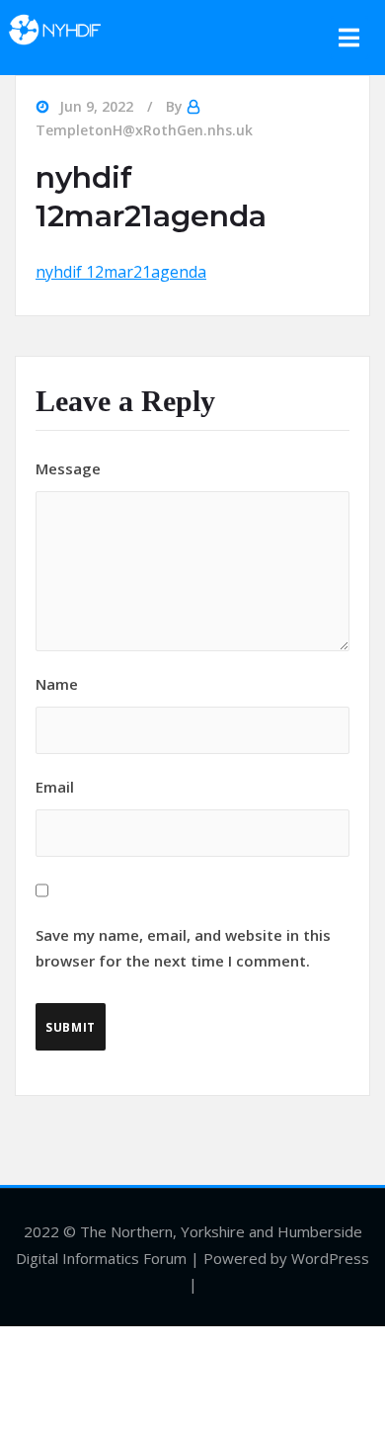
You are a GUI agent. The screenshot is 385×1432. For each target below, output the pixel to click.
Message (68, 468)
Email (183, 873)
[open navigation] (349, 37)
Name (57, 684)
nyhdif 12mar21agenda (121, 272)
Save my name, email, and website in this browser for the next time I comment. (183, 947)
